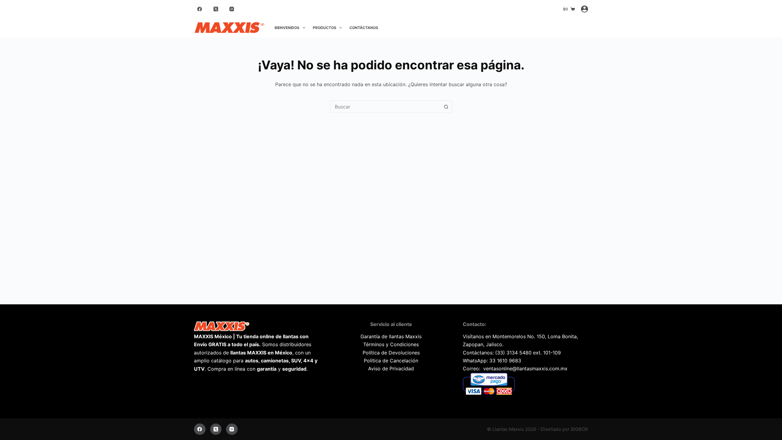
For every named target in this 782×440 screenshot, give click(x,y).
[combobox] (385, 107)
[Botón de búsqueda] (446, 106)
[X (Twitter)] (216, 9)
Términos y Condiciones (391, 344)
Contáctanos (363, 27)
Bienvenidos (287, 27)
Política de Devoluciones (391, 353)
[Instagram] (232, 9)
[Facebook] (200, 9)
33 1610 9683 (505, 361)
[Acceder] (584, 9)
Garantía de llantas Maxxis (391, 336)
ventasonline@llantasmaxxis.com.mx (525, 368)
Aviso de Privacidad (391, 368)
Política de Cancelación (391, 361)
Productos (324, 27)
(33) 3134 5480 (513, 353)
